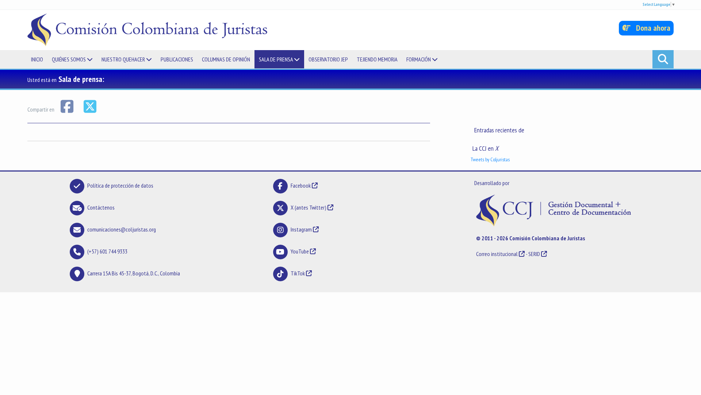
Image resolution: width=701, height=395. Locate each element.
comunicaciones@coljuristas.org (121, 229)
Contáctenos (101, 207)
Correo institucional (497, 253)
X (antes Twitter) (308, 207)
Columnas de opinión (226, 59)
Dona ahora (650, 28)
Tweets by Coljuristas (490, 159)
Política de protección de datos (120, 185)
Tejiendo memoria (377, 59)
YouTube (300, 251)
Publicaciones (177, 59)
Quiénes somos (69, 59)
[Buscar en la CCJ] (663, 59)
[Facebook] (67, 105)
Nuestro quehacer (123, 59)
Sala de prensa (276, 59)
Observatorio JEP (328, 59)
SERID (534, 253)
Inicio (37, 59)
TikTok (298, 273)
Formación (419, 59)
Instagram (301, 229)
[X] (90, 105)
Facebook (301, 185)
